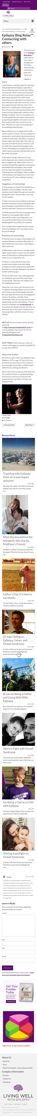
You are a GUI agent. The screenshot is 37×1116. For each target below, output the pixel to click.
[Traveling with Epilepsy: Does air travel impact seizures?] (18, 454)
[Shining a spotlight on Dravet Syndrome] (18, 834)
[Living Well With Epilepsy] (18, 14)
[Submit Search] (8, 8)
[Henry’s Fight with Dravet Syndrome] (18, 729)
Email (3, 948)
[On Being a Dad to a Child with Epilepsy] (18, 783)
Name (3, 939)
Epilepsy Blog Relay (7, 420)
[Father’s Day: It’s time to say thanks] (18, 575)
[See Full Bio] (11, 418)
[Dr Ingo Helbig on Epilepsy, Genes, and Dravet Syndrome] (18, 622)
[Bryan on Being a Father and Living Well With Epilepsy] (18, 674)
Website (4, 956)
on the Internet (25, 304)
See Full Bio (6, 418)
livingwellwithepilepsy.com (12, 335)
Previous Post (9, 425)
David (9, 877)
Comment (4, 913)
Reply (32, 876)
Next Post (28, 425)
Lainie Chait (7, 46)
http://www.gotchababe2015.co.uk (17, 327)
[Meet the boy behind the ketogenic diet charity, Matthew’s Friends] (15, 514)
